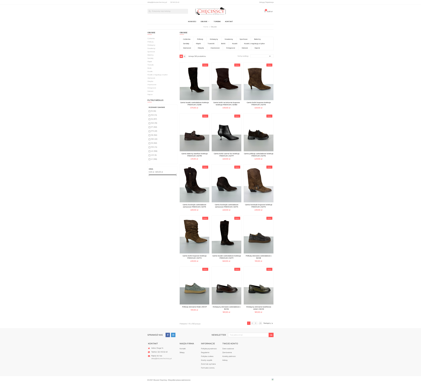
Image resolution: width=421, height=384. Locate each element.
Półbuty (150, 42)
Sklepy (182, 352)
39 (154, 143)
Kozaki (150, 71)
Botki (149, 68)
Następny (268, 323)
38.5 (154, 139)
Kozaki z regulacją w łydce (157, 75)
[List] (184, 56)
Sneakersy (151, 48)
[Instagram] (173, 335)
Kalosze (150, 91)
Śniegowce (151, 88)
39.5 (154, 147)
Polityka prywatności (209, 349)
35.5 (154, 115)
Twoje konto (230, 343)
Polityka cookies (207, 356)
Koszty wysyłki (206, 360)
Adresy (225, 360)
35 (153, 111)
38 (154, 135)
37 (154, 127)
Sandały (150, 58)
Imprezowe (151, 85)
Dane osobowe (228, 349)
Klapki (149, 62)
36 (154, 119)
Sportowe (151, 52)
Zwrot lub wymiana (208, 364)
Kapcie (150, 94)
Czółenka (151, 39)
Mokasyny (151, 45)
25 (261, 323)
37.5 (154, 131)
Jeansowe (151, 78)
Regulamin (205, 352)
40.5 (154, 155)
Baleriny (150, 55)
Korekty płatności (229, 356)
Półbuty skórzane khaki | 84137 (194, 307)
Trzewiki (150, 65)
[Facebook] (168, 335)
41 (154, 159)
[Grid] (181, 56)
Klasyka (150, 81)
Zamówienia (227, 352)
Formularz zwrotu (208, 368)
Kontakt (183, 349)
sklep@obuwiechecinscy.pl (161, 359)
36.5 (154, 123)
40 (154, 151)
